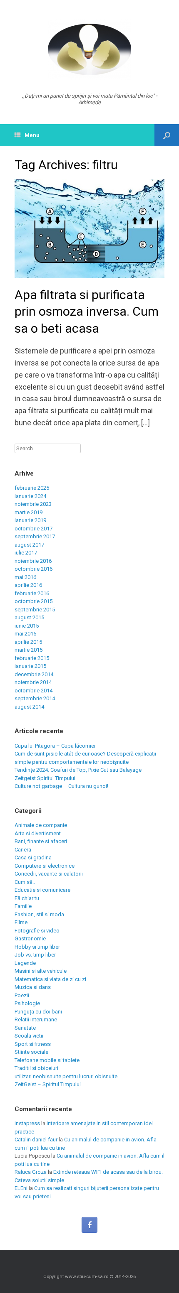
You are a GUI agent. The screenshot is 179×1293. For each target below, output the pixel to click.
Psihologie (27, 1003)
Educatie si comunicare (42, 890)
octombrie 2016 (33, 569)
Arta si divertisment (38, 833)
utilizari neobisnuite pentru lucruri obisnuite (66, 1076)
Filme (21, 922)
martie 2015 (28, 650)
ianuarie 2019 (30, 520)
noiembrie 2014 (33, 682)
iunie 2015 (27, 626)
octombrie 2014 (33, 690)
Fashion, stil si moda (39, 914)
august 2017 (29, 545)
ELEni (21, 1188)
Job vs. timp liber (35, 955)
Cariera (23, 849)
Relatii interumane (36, 1019)
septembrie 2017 (35, 536)
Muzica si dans (33, 987)
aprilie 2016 (28, 585)
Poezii (22, 995)
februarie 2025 (32, 488)
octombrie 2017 (33, 528)
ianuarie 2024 (30, 496)
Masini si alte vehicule (41, 971)
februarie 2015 (32, 658)
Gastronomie (30, 938)
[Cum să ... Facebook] (89, 1225)
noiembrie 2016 (33, 561)
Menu (32, 135)
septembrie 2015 (35, 609)
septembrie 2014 (35, 698)
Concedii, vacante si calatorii (49, 874)
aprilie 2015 (28, 642)
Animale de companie (41, 825)
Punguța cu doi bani (38, 1011)
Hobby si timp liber (37, 947)
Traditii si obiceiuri (36, 1068)
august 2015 (29, 617)
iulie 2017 (26, 553)
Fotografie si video (37, 930)
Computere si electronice (45, 866)
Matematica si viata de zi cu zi (50, 979)
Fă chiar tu (27, 898)
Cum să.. (25, 882)
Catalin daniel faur (36, 1139)
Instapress (27, 1123)
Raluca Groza (31, 1172)
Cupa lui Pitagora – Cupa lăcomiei (55, 746)
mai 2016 (25, 577)
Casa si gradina (33, 857)
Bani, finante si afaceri (41, 841)
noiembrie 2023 (33, 504)
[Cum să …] (89, 49)
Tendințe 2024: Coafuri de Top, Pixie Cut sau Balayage (78, 770)
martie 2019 (28, 512)
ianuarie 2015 (30, 666)
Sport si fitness (33, 1044)
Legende (25, 963)
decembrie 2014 (34, 674)
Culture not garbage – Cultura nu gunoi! (61, 786)
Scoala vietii (29, 1036)
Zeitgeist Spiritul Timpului (45, 778)
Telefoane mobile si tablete (47, 1060)
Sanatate (25, 1028)
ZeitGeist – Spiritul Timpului (48, 1084)
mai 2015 (25, 634)
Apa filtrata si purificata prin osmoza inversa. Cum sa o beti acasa (87, 311)
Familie (23, 906)
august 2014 (29, 707)
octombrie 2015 (33, 601)
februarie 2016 (32, 593)
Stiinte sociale (31, 1052)
